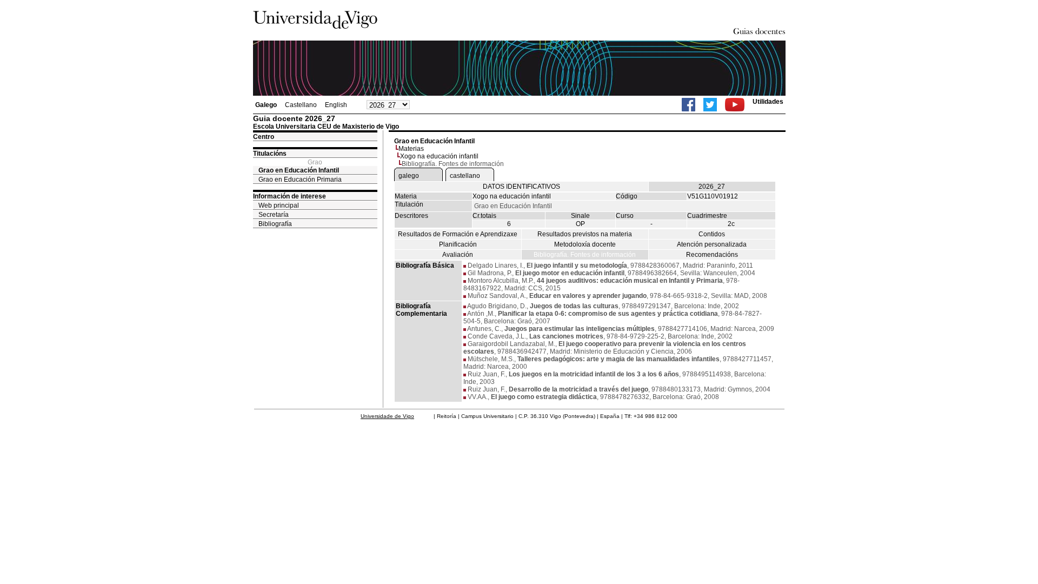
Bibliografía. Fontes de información (585, 254)
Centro (263, 137)
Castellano (301, 105)
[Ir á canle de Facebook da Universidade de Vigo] (688, 104)
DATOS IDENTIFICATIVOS (521, 186)
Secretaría (273, 214)
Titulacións (270, 153)
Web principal (278, 205)
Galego (266, 105)
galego (408, 176)
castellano (465, 176)
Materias (411, 148)
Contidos (711, 234)
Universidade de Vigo (387, 416)
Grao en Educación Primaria (300, 179)
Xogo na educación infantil (439, 156)
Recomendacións (712, 254)
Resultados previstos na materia (584, 234)
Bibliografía (275, 224)
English (336, 105)
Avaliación (457, 254)
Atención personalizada (712, 244)
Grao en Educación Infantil (298, 170)
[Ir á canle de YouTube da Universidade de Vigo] (734, 104)
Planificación (458, 244)
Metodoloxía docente (585, 244)
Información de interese (289, 196)
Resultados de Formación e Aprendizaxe (457, 234)
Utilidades (768, 101)
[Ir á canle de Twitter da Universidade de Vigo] (710, 104)
